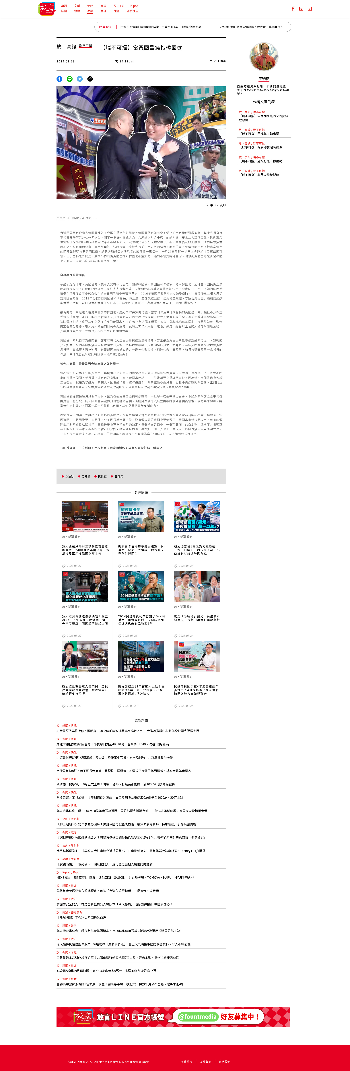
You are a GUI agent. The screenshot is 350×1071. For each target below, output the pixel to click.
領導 (77, 11)
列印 (223, 205)
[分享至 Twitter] (80, 78)
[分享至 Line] (70, 78)
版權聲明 (205, 1061)
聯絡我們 (224, 1061)
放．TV (118, 5)
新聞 (64, 11)
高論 (90, 11)
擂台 (116, 11)
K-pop (134, 5)
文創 (77, 5)
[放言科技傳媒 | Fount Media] (47, 8)
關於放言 (132, 11)
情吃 (90, 5)
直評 (103, 11)
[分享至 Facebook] (59, 78)
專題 (64, 5)
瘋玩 (103, 5)
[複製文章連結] (90, 78)
